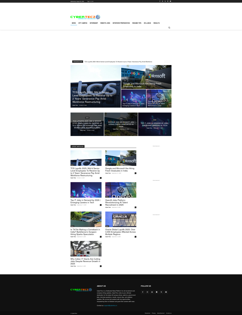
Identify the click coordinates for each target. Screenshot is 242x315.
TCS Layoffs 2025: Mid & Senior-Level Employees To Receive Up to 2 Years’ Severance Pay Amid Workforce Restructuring (85, 172)
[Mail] (152, 292)
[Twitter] (165, 1)
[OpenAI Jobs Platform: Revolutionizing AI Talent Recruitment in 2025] (159, 98)
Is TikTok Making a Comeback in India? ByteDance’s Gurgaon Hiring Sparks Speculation (85, 232)
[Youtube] (170, 1)
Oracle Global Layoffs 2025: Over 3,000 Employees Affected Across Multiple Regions (120, 232)
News (74, 89)
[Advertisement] (105, 7)
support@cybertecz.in (110, 305)
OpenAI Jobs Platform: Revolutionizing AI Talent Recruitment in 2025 (116, 202)
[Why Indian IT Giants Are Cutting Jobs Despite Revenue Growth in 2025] (86, 248)
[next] (168, 61)
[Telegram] (157, 292)
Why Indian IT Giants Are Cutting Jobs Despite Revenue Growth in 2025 (85, 261)
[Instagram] (162, 1)
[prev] (165, 61)
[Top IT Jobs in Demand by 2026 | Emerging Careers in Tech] (133, 98)
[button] (169, 27)
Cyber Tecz (73, 178)
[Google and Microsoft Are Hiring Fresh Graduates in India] (146, 77)
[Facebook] (160, 1)
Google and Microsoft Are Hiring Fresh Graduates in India (119, 169)
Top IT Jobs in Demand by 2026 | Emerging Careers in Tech (85, 201)
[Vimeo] (168, 1)
